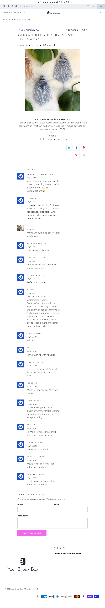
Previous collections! (52, 2)
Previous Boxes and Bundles (67, 553)
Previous (72, 30)
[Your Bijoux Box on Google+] (12, 6)
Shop (22, 13)
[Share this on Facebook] (77, 148)
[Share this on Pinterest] (84, 148)
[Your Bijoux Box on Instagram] (24, 6)
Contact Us (31, 6)
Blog (24, 19)
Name (20, 504)
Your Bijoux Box (17, 589)
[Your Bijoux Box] (54, 12)
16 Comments (49, 45)
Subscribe (14, 13)
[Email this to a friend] (84, 155)
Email (57, 504)
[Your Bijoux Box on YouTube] (16, 6)
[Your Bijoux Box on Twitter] (4, 6)
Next (83, 30)
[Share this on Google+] (77, 155)
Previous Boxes (11, 19)
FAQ (29, 19)
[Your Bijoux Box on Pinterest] (20, 6)
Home (5, 13)
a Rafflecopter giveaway (52, 139)
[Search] (100, 13)
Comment (22, 516)
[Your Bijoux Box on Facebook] (8, 6)
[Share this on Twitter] (69, 148)
